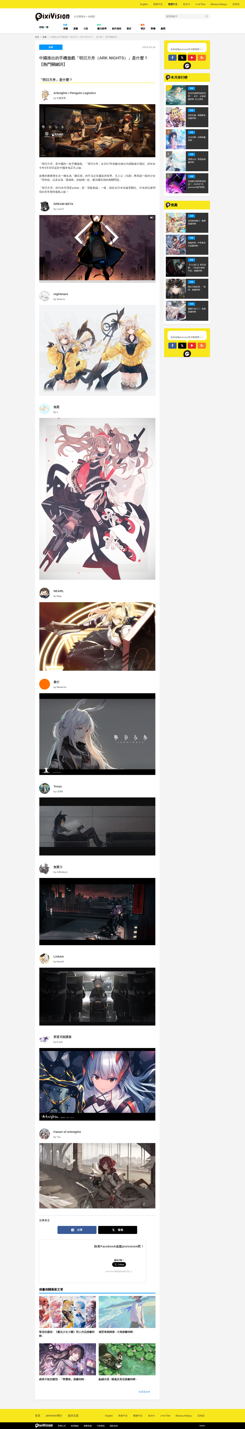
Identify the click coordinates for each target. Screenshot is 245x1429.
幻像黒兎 (61, 98)
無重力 (58, 867)
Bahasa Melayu (219, 4)
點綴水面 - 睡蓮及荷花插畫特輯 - (118, 1379)
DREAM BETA (63, 204)
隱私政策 (114, 1426)
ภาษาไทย (200, 4)
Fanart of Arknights (67, 1132)
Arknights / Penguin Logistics (75, 93)
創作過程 (116, 28)
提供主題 (73, 1415)
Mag (59, 596)
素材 (129, 28)
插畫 (65, 28)
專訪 (143, 28)
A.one (59, 1042)
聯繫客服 (88, 1426)
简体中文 (158, 4)
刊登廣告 (101, 1426)
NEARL (59, 591)
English (144, 4)
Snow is (61, 299)
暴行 (57, 682)
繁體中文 (173, 4)
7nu (59, 1137)
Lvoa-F (60, 209)
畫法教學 (102, 28)
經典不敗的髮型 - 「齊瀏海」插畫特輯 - (62, 1379)
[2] (97, 281)
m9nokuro (62, 872)
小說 (85, 28)
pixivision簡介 (54, 1415)
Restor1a (61, 687)
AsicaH (60, 961)
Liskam (59, 956)
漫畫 (75, 28)
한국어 (186, 4)
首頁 (37, 37)
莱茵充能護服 (63, 1037)
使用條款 (75, 1426)
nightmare (61, 294)
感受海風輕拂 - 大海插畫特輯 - (116, 1331)
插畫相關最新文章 (51, 1289)
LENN (60, 791)
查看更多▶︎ (144, 1391)
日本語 (236, 4)
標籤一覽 (43, 27)
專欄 (153, 28)
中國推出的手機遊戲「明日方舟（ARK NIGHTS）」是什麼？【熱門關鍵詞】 (84, 37)
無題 (57, 407)
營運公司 (62, 1426)
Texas (58, 786)
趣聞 (163, 28)
